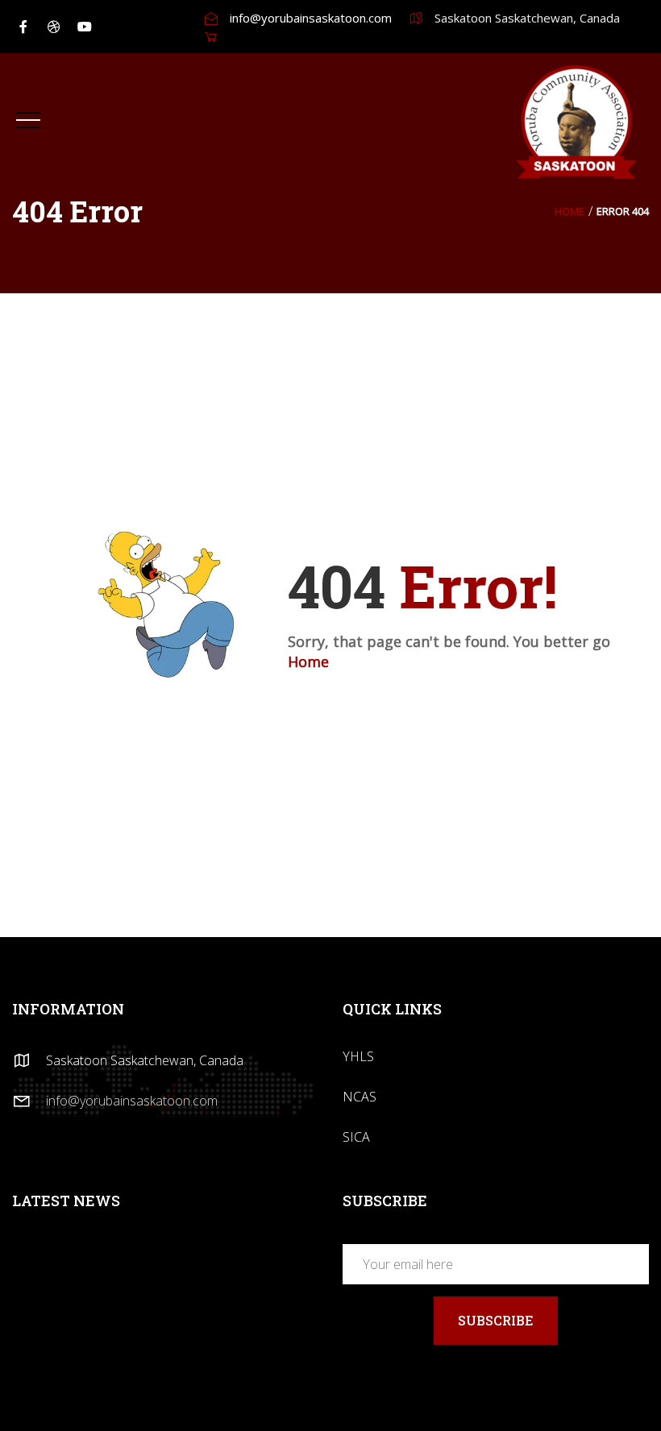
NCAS (359, 1096)
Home (569, 211)
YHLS (358, 1056)
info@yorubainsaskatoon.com (311, 18)
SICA (356, 1137)
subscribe (496, 1320)
